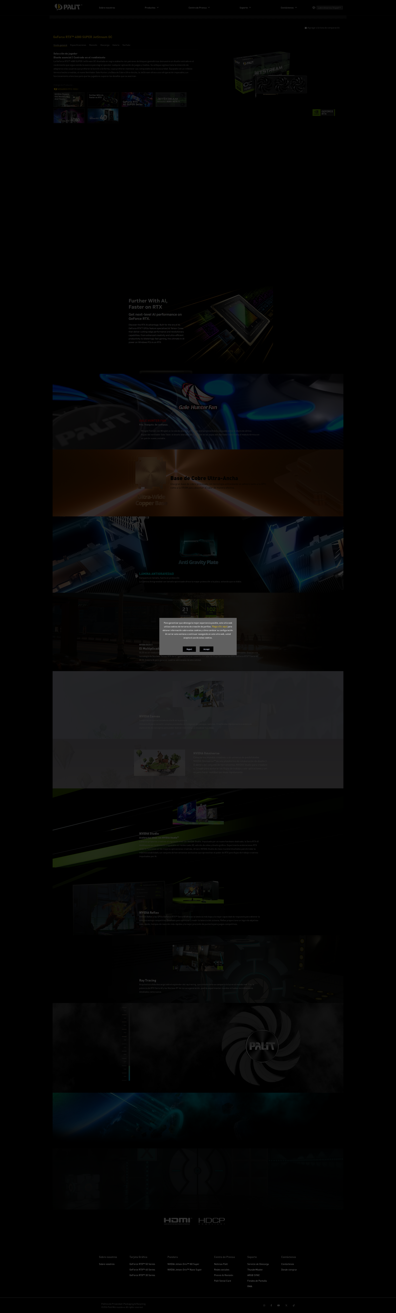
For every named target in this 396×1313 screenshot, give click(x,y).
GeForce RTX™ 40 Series (142, 1269)
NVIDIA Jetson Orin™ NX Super (183, 1264)
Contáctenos (287, 1264)
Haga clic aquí (219, 626)
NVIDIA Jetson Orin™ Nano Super (185, 1269)
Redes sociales (221, 1269)
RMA (249, 1286)
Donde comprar (289, 1269)
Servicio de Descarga (258, 1264)
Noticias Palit (221, 1264)
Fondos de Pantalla (257, 1280)
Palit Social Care (222, 1280)
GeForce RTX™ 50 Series (142, 1264)
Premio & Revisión (223, 1275)
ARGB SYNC (253, 1275)
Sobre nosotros (106, 1264)
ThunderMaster (255, 1269)
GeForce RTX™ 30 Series (142, 1275)
